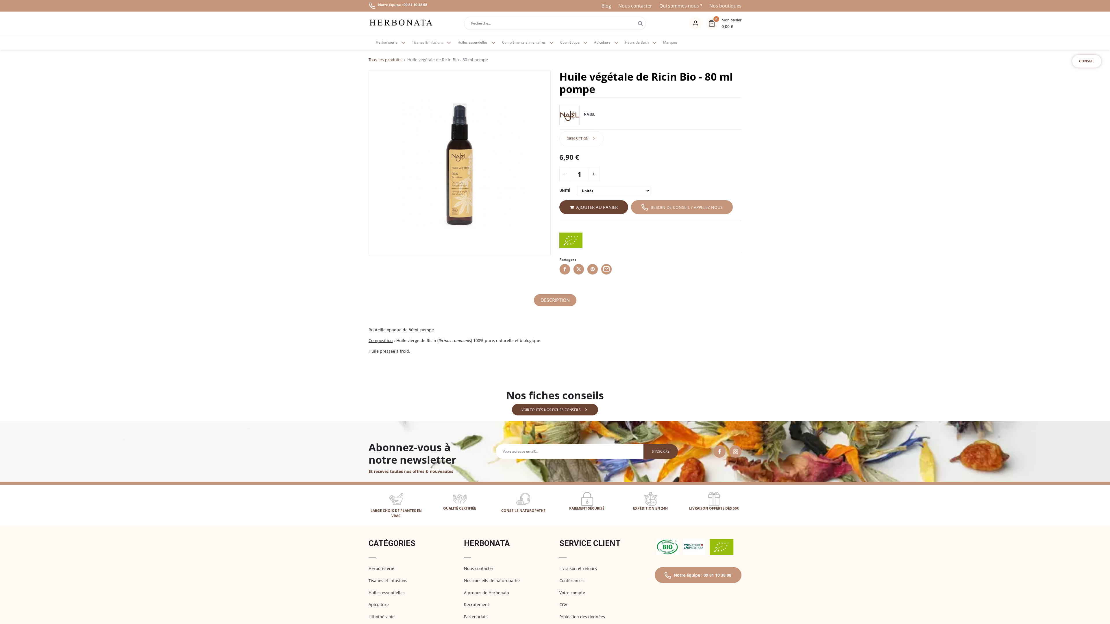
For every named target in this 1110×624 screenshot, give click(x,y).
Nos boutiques (725, 6)
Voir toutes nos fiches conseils (551, 409)
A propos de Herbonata (486, 592)
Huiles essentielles (387, 592)
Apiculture (379, 604)
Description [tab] (578, 138)
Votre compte (572, 592)
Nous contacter (635, 6)
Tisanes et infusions (388, 580)
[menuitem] (670, 42)
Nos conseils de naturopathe (492, 580)
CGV (563, 604)
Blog (606, 6)
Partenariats (476, 616)
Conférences (571, 580)
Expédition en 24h (650, 508)
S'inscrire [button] (660, 451)
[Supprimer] (565, 174)
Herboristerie (381, 568)
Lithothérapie (382, 616)
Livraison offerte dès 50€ (714, 508)
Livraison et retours (578, 568)
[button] (723, 23)
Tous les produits (385, 59)
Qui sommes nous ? (680, 6)
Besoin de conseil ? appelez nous (687, 207)
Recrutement (476, 604)
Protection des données (582, 616)
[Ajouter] (593, 174)
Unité (564, 190)
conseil (1086, 61)
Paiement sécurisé (586, 508)
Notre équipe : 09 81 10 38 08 (702, 575)
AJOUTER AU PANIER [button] (597, 207)
